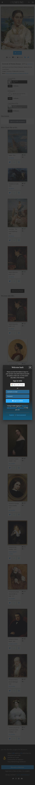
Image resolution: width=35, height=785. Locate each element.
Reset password (21, 415)
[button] (17, 384)
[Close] (30, 367)
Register (11, 415)
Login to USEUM (18, 401)
